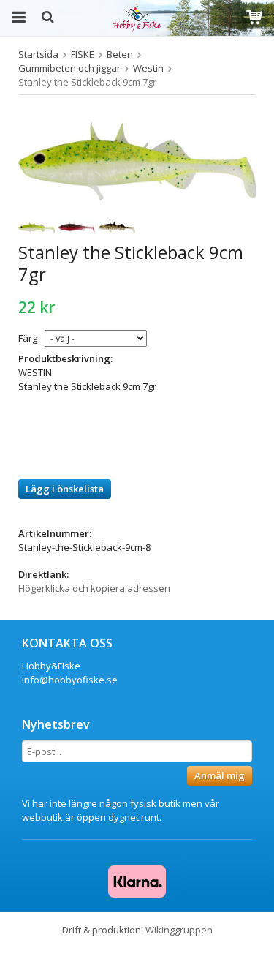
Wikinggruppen (179, 929)
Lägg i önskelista (65, 488)
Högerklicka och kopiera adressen (94, 588)
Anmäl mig (219, 775)
